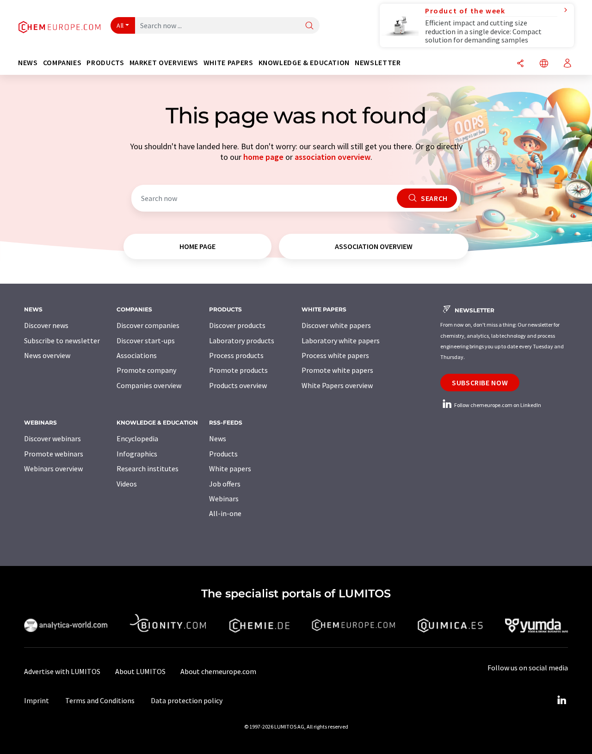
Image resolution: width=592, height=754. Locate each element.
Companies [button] (62, 62)
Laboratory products (241, 340)
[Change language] (543, 64)
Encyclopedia (137, 438)
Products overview (238, 385)
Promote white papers (337, 370)
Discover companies (148, 325)
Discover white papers (336, 325)
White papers (230, 468)
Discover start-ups (146, 340)
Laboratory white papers (341, 340)
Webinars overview (53, 468)
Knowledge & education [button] (304, 62)
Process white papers (335, 355)
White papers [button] (228, 62)
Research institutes (148, 468)
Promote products (238, 370)
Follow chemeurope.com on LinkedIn (497, 404)
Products (223, 453)
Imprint (36, 700)
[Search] (309, 26)
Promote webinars (53, 453)
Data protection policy (186, 700)
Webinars (224, 498)
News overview (47, 355)
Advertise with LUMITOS (62, 671)
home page (263, 157)
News (217, 438)
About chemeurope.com (218, 671)
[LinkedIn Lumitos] (561, 700)
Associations (137, 355)
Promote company (146, 370)
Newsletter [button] (378, 62)
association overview (332, 157)
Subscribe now (480, 382)
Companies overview (149, 385)
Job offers (224, 483)
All (120, 25)
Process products (236, 355)
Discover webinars (52, 438)
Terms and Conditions (100, 700)
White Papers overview (337, 385)
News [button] (28, 62)
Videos (127, 483)
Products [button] (105, 62)
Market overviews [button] (164, 62)
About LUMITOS (140, 671)
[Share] (520, 64)
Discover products (237, 325)
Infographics (137, 453)
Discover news (46, 325)
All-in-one (225, 513)
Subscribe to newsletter (62, 340)
